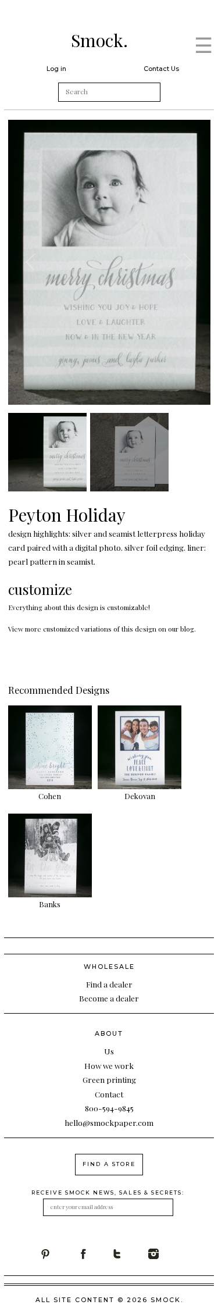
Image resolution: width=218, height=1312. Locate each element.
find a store (109, 1164)
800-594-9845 (109, 1108)
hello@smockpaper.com (109, 1122)
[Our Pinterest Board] (58, 1254)
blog (187, 628)
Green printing (109, 1079)
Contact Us (161, 69)
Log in (56, 69)
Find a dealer (109, 984)
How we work (109, 1065)
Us (109, 1051)
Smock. (99, 40)
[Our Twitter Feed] (130, 1254)
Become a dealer (109, 998)
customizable (127, 607)
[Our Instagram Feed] (166, 1254)
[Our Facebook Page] (94, 1254)
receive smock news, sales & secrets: (107, 1192)
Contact (109, 1094)
